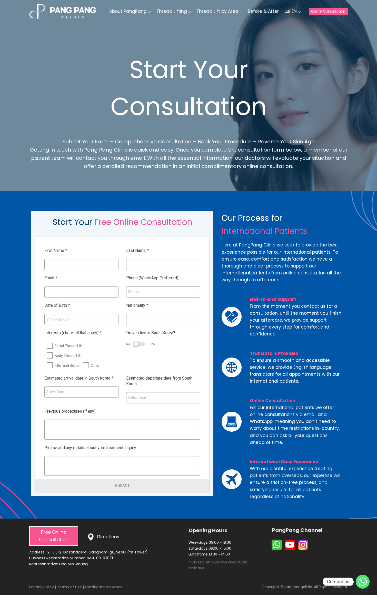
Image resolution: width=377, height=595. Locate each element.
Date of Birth (57, 305)
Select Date (55, 392)
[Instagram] (303, 544)
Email (50, 277)
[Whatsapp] (363, 582)
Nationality (137, 305)
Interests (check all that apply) (73, 332)
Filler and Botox (67, 365)
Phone (133, 292)
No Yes (140, 344)
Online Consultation (328, 11)
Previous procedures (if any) (69, 411)
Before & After (263, 11)
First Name (55, 250)
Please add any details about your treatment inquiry (90, 447)
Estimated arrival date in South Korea (78, 378)
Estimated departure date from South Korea (159, 381)
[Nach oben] (363, 575)
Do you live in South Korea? (150, 332)
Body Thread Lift (68, 356)
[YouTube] (289, 544)
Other (95, 365)
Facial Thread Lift (69, 346)
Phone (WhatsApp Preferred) (152, 277)
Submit (122, 485)
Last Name (137, 250)
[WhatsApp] (276, 544)
